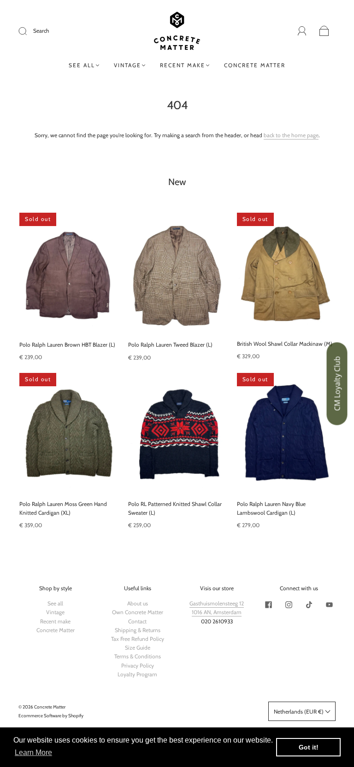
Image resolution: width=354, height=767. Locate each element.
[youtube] (329, 604)
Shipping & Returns (137, 630)
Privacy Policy (137, 665)
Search (41, 30)
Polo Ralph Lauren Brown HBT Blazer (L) (67, 344)
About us (137, 603)
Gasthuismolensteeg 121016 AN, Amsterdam (216, 608)
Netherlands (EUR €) (299, 711)
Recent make (182, 65)
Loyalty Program (137, 674)
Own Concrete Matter (137, 612)
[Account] (302, 31)
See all (82, 65)
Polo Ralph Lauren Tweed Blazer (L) (170, 344)
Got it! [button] (309, 747)
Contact (137, 621)
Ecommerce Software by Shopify (50, 716)
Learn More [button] (33, 752)
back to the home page (291, 135)
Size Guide (137, 647)
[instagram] (288, 604)
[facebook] (268, 604)
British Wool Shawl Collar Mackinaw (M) (284, 343)
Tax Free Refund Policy (137, 638)
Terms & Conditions (137, 656)
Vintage (127, 65)
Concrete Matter (254, 65)
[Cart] (324, 31)
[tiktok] (309, 604)
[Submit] (28, 31)
